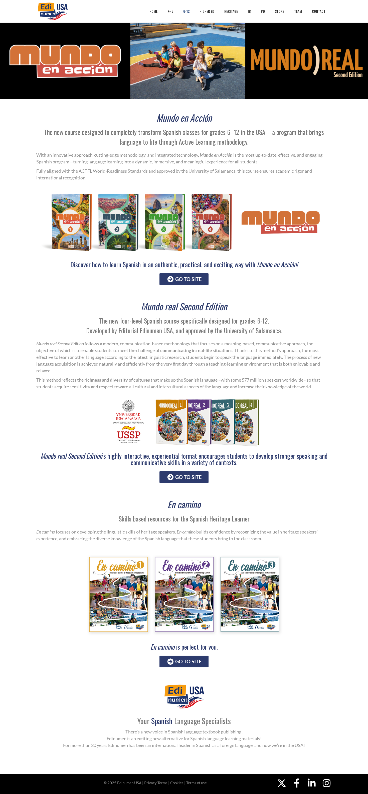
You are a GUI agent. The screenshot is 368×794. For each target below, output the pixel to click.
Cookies (176, 782)
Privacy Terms (155, 782)
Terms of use (196, 782)
